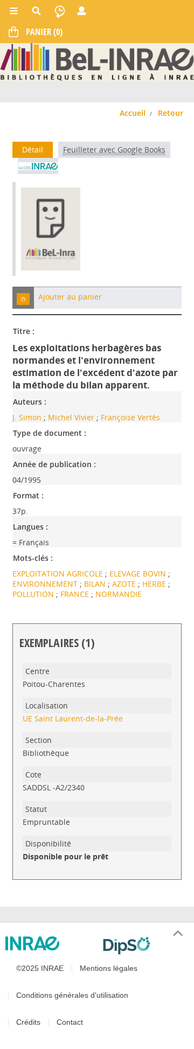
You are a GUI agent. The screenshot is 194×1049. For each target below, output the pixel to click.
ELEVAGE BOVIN (138, 573)
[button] (23, 298)
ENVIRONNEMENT (46, 584)
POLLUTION (34, 594)
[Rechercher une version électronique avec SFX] (38, 166)
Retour (170, 113)
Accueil (133, 113)
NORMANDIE (118, 594)
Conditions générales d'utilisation (72, 995)
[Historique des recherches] (60, 11)
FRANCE (75, 594)
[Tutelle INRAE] (49, 943)
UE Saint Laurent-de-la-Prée (73, 718)
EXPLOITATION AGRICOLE (58, 573)
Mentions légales (108, 968)
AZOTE (125, 584)
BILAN (96, 584)
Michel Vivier (71, 417)
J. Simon (26, 417)
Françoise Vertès (130, 417)
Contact (70, 1022)
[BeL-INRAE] (97, 61)
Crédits (28, 1022)
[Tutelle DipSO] (144, 945)
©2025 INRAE (40, 968)
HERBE (155, 584)
